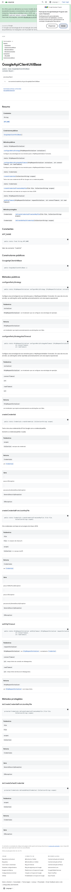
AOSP (3, 36)
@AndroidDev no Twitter (31, 862)
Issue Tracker (51, 875)
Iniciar (63, 26)
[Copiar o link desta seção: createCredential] (17, 415)
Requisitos (5, 862)
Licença (34, 882)
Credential (9, 464)
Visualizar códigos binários (9, 867)
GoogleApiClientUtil (9, 90)
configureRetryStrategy (12, 150)
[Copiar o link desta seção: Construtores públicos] (26, 256)
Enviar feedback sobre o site (54, 882)
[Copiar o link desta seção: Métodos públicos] (21, 277)
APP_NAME (7, 122)
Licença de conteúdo (54, 846)
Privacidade (41, 882)
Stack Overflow (52, 873)
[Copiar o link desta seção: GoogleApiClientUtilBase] (23, 261)
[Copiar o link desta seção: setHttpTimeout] (16, 624)
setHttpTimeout (9, 200)
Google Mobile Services (54, 870)
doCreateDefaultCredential (25, 220)
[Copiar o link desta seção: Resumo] (12, 107)
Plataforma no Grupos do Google (34, 870)
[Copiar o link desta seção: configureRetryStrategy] (23, 282)
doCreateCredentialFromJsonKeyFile (28, 214)
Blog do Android (29, 864)
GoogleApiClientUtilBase (12, 134)
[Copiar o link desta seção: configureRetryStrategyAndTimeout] (32, 337)
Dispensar (52, 26)
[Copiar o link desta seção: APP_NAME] (13, 234)
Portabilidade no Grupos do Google (34, 875)
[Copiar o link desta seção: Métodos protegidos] (24, 699)
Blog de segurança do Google (33, 867)
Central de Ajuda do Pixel (55, 862)
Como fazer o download (8, 864)
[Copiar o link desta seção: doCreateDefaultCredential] (25, 783)
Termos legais (26, 882)
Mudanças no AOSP (30, 17)
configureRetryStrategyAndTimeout (15, 162)
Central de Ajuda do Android (56, 859)
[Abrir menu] (3, 2)
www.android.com (53, 867)
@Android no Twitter (30, 859)
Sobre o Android (7, 882)
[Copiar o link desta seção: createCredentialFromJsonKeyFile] (31, 511)
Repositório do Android (8, 859)
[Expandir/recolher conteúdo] (12, 41)
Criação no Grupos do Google (33, 873)
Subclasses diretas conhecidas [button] (12, 89)
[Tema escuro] (68, 239)
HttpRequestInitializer (31, 651)
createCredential (10, 176)
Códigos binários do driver (9, 873)
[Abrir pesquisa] (43, 2)
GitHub (4, 875)
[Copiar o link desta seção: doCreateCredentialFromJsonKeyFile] (33, 704)
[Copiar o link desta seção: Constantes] (15, 229)
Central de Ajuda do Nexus (55, 864)
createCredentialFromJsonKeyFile (15, 188)
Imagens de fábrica (7, 870)
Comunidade (16, 882)
